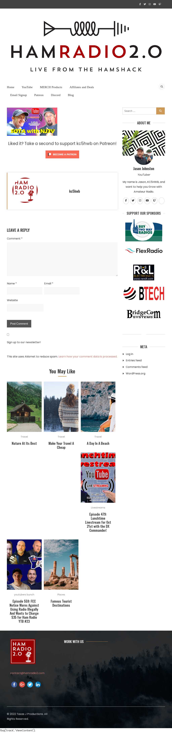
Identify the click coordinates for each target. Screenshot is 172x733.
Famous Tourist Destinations (61, 603)
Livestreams (98, 507)
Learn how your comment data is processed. (87, 356)
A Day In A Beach (98, 443)
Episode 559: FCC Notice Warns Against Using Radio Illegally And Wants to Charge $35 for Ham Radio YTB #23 (24, 611)
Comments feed (136, 367)
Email (48, 283)
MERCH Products (51, 87)
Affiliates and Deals (82, 87)
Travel (24, 436)
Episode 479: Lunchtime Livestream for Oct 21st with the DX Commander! (98, 522)
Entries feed (134, 360)
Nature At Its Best (24, 443)
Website (12, 300)
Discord (55, 95)
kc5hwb (74, 191)
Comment (15, 238)
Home (10, 87)
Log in (129, 354)
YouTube (27, 87)
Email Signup (18, 95)
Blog (71, 95)
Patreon (39, 95)
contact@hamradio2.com (27, 673)
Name (12, 283)
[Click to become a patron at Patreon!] (62, 159)
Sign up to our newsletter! (24, 342)
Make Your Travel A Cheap (61, 445)
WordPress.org (135, 373)
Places (61, 594)
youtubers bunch (24, 594)
